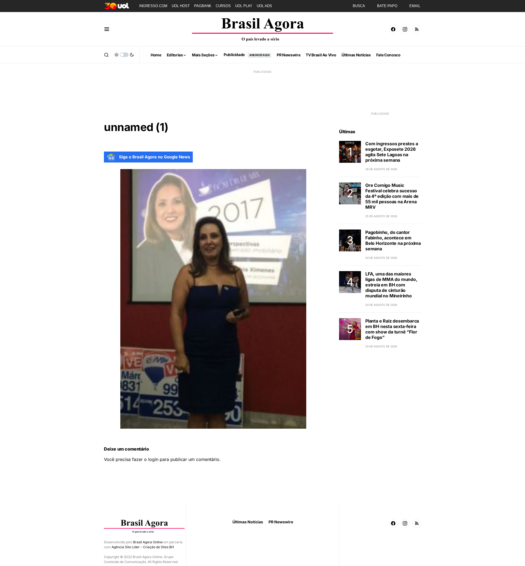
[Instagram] (405, 29)
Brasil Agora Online (148, 542)
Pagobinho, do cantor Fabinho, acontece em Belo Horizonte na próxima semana (393, 240)
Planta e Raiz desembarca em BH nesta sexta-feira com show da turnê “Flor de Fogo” (392, 329)
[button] (107, 29)
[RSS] (416, 29)
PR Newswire (281, 521)
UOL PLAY (243, 6)
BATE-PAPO (387, 6)
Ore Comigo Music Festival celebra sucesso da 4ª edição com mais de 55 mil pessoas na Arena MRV (392, 196)
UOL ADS (264, 6)
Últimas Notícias (247, 521)
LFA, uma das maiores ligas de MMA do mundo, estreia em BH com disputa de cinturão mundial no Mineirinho (391, 284)
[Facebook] (393, 29)
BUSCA (359, 6)
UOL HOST (181, 6)
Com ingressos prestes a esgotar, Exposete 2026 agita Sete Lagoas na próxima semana (391, 152)
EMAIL (414, 6)
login (153, 459)
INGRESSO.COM (153, 6)
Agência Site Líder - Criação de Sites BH (143, 547)
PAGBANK (202, 6)
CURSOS (223, 6)
